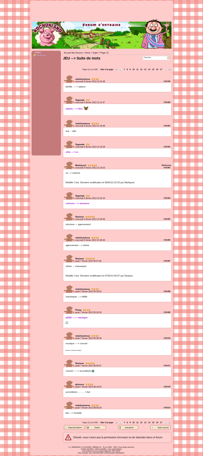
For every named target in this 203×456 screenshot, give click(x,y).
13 (145, 69)
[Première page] (116, 69)
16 (157, 69)
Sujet (95, 53)
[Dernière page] (169, 69)
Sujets (97, 427)
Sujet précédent (75, 427)
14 (149, 69)
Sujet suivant (163, 427)
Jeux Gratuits (83, 453)
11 (137, 69)
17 (161, 69)
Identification (41, 55)
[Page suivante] (165, 69)
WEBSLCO (97, 447)
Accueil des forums (73, 53)
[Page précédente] (121, 69)
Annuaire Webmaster (116, 453)
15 (153, 69)
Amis (87, 53)
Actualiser (129, 427)
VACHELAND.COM (100, 453)
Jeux (90, 453)
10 (133, 69)
